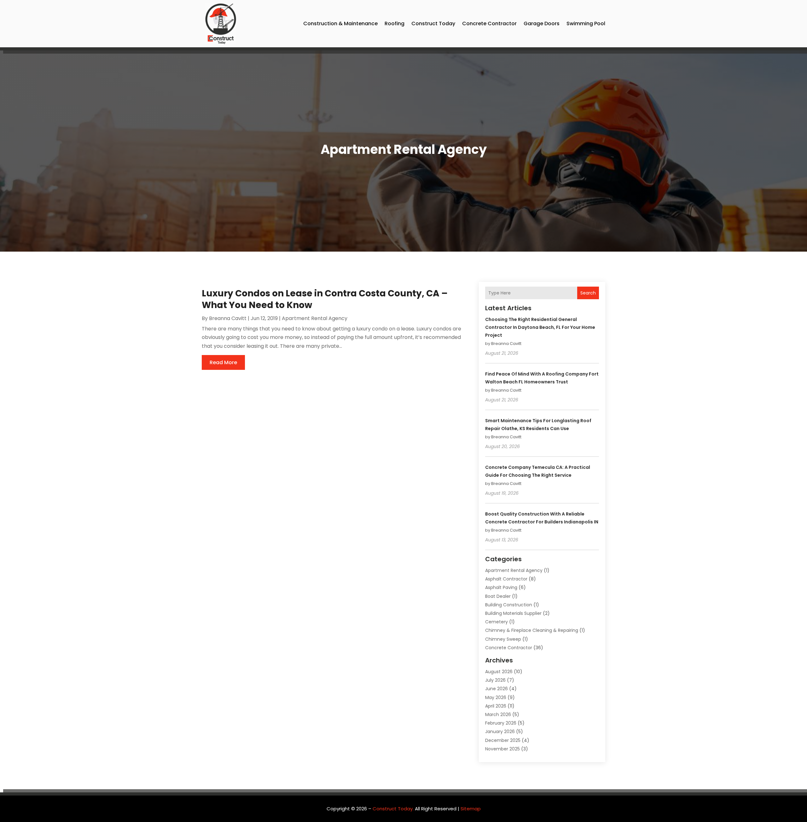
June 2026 (496, 688)
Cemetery (496, 622)
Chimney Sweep (503, 639)
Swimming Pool (585, 23)
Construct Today (433, 23)
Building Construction (508, 605)
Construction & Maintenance (340, 23)
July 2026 (495, 680)
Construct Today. (393, 808)
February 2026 (500, 723)
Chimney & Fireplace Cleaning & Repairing (531, 630)
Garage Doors (542, 23)
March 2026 (498, 714)
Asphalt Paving (501, 587)
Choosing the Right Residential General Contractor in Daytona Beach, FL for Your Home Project (540, 327)
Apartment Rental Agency (314, 318)
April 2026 (495, 706)
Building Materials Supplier (513, 613)
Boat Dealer (498, 596)
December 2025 (502, 740)
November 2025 (502, 749)
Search (588, 293)
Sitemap (471, 808)
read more (223, 362)
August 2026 (499, 671)
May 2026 (495, 697)
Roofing (394, 23)
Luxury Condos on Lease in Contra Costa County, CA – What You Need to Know (325, 299)
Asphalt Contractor (506, 579)
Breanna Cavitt (228, 318)
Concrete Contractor (489, 23)
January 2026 (500, 731)
